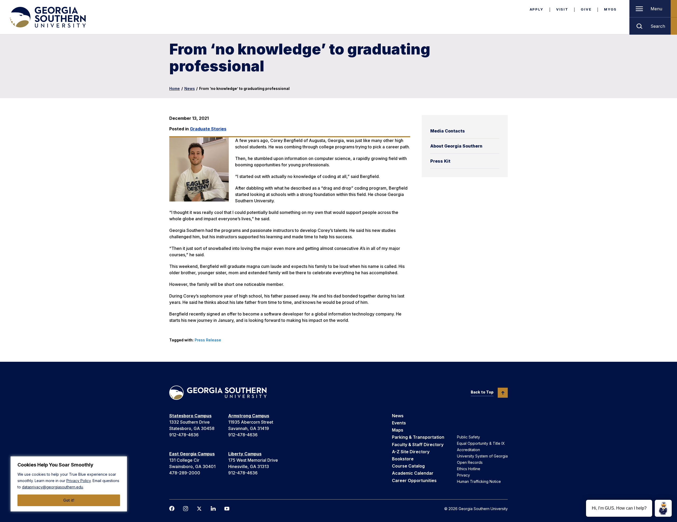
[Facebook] (172, 508)
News (189, 88)
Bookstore (403, 458)
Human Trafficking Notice (479, 481)
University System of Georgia (482, 456)
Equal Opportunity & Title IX (481, 443)
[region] (69, 483)
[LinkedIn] (213, 508)
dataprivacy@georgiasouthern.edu (52, 487)
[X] (199, 508)
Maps (397, 430)
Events (399, 422)
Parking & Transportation (418, 437)
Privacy (463, 475)
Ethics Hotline (468, 468)
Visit (562, 9)
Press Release (208, 340)
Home (174, 88)
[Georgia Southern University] (47, 17)
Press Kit (440, 161)
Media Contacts (447, 131)
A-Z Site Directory (410, 451)
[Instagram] (185, 508)
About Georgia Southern (456, 146)
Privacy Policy (78, 480)
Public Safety (468, 437)
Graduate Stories (208, 128)
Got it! (68, 500)
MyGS (610, 9)
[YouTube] (227, 509)
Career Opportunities (414, 480)
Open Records (470, 462)
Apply (536, 9)
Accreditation (468, 449)
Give (586, 9)
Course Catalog (408, 466)
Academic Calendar (412, 473)
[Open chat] (663, 508)
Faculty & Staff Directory (417, 444)
